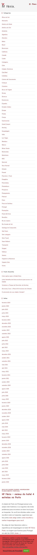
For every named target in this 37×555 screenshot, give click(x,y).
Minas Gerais (6, 148)
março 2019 (5, 433)
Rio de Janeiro (6, 221)
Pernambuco (5, 186)
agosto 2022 (5, 337)
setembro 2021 (6, 361)
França (4, 117)
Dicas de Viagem (7, 89)
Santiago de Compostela (9, 227)
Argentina (4, 34)
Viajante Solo (6, 262)
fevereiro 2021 (6, 375)
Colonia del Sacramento (9, 79)
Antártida (4, 31)
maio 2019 (5, 427)
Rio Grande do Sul (7, 224)
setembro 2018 (6, 454)
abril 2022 (5, 347)
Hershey (4, 127)
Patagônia (5, 179)
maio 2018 (5, 468)
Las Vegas (5, 138)
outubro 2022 (5, 330)
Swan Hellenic (6, 241)
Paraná (4, 172)
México (4, 145)
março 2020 (5, 399)
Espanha (4, 103)
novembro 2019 (6, 413)
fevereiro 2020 (6, 402)
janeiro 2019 (5, 440)
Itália (3, 134)
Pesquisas (5, 189)
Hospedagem (5, 131)
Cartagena (5, 62)
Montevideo (5, 152)
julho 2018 (5, 461)
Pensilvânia (5, 183)
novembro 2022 (6, 326)
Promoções (5, 210)
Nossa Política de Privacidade (13, 550)
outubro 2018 (5, 451)
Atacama (4, 38)
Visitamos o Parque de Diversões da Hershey (15, 285)
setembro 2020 (6, 385)
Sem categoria (6, 234)
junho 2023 (5, 313)
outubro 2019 (5, 416)
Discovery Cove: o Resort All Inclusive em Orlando (17, 288)
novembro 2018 (6, 447)
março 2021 (5, 371)
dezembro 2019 (6, 409)
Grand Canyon (6, 124)
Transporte (5, 245)
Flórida (4, 114)
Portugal (4, 207)
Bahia (3, 41)
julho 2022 (5, 340)
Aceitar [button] (26, 550)
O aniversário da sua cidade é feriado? (13, 292)
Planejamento (6, 193)
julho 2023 (5, 309)
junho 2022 (5, 344)
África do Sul (5, 17)
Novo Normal (5, 165)
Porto (3, 200)
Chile (3, 65)
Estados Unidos (6, 107)
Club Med (4, 72)
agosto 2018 (5, 458)
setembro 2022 (6, 333)
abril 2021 (5, 368)
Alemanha (5, 20)
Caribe (4, 58)
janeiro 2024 (5, 306)
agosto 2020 (5, 388)
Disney (4, 93)
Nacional (4, 162)
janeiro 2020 (5, 406)
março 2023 (5, 316)
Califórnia (4, 52)
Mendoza (4, 141)
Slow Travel (5, 238)
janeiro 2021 (5, 378)
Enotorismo (5, 100)
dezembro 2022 (6, 323)
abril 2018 (5, 471)
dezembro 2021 (6, 354)
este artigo (13, 518)
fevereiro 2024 (6, 302)
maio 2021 (5, 364)
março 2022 (5, 351)
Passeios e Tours (7, 176)
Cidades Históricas (7, 69)
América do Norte (7, 24)
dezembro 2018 (6, 444)
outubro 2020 (5, 382)
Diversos (4, 96)
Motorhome (5, 155)
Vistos (4, 265)
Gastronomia (5, 121)
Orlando (4, 169)
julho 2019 (5, 423)
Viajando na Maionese (8, 258)
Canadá (4, 55)
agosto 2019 (5, 420)
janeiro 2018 (5, 482)
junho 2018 (5, 464)
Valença (4, 252)
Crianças (4, 83)
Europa (4, 110)
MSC (3, 158)
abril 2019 (5, 430)
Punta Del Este (6, 214)
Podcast (4, 196)
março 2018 (5, 475)
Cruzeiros (4, 86)
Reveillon (4, 217)
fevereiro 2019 (6, 437)
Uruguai (4, 248)
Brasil (3, 45)
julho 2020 (5, 392)
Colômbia (4, 76)
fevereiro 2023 (6, 320)
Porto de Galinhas (7, 203)
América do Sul (6, 27)
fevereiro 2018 (6, 478)
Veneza (4, 255)
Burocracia (5, 48)
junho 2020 (5, 395)
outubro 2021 (5, 357)
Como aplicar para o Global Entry (11, 276)
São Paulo (5, 231)
